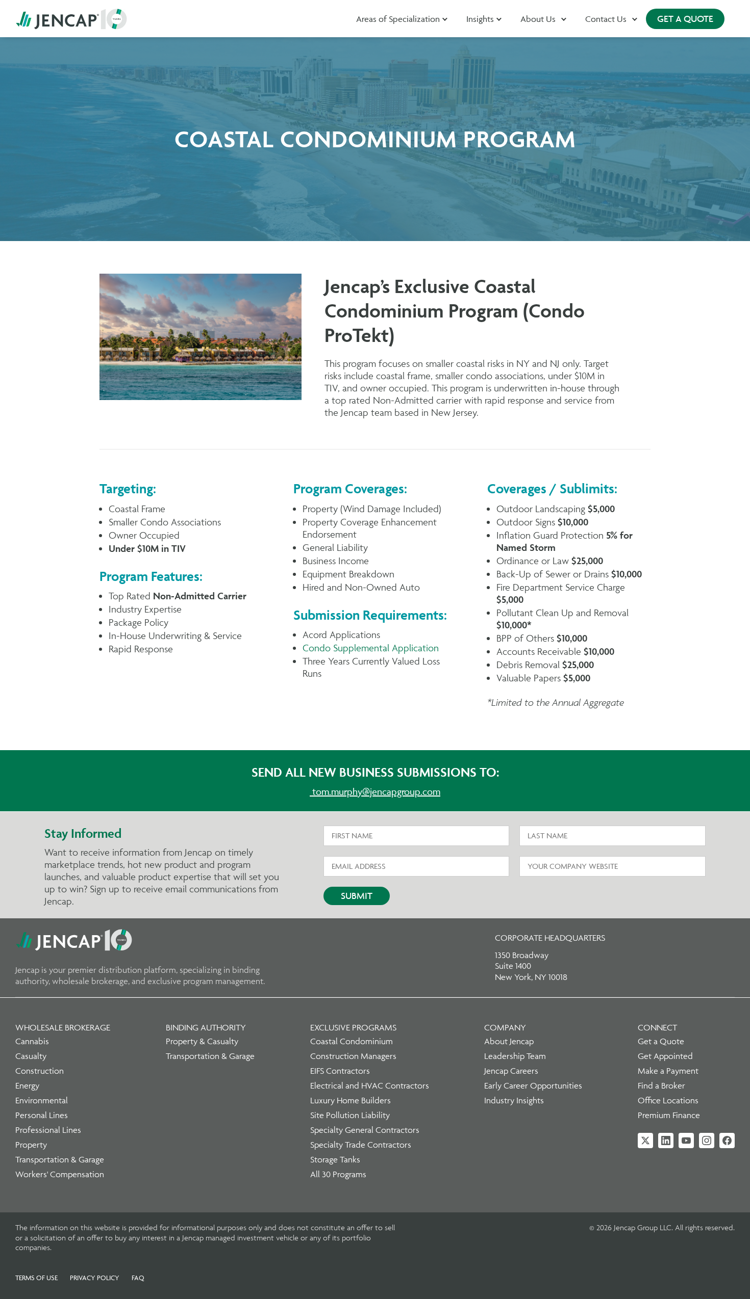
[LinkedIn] (665, 1140)
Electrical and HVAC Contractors (369, 1085)
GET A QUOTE (685, 18)
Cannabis (32, 1041)
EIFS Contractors (340, 1071)
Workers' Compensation (59, 1174)
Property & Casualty (202, 1041)
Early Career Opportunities (533, 1085)
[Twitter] (645, 1140)
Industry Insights (514, 1100)
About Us (538, 19)
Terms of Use (36, 1278)
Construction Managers (353, 1056)
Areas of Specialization (398, 19)
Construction (39, 1071)
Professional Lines (48, 1130)
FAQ (138, 1278)
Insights (480, 19)
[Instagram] (706, 1140)
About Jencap (509, 1041)
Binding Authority (206, 1027)
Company (505, 1027)
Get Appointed (665, 1056)
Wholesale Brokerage (62, 1027)
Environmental (41, 1100)
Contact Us (606, 19)
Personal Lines (41, 1115)
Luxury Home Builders (350, 1100)
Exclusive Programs (353, 1027)
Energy (27, 1085)
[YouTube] (686, 1140)
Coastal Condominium (351, 1041)
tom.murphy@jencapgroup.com (376, 791)
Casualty (30, 1056)
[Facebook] (727, 1140)
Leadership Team (515, 1056)
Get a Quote (661, 1041)
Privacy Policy (94, 1278)
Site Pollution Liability (350, 1115)
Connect (657, 1027)
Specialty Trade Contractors (360, 1144)
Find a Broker (661, 1085)
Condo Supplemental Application (371, 648)
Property (31, 1144)
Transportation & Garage (59, 1159)
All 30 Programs (338, 1174)
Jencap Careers (511, 1071)
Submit (356, 895)
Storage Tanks (335, 1159)
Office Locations (668, 1100)
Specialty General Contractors (364, 1130)
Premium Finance (669, 1115)
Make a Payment (668, 1071)
